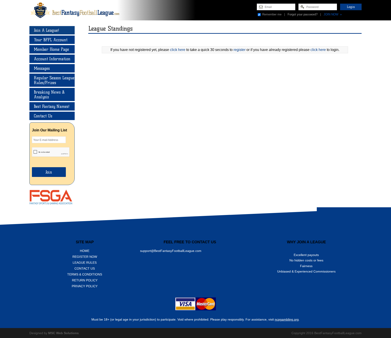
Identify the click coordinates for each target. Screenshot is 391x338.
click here (177, 50)
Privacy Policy (85, 286)
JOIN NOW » (333, 14)
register (240, 50)
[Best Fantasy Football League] (78, 10)
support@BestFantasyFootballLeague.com (170, 251)
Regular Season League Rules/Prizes (54, 80)
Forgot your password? (302, 14)
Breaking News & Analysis (49, 94)
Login (351, 7)
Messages (42, 68)
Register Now (84, 256)
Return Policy (85, 280)
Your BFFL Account (50, 39)
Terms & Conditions (84, 274)
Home (84, 251)
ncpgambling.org (287, 319)
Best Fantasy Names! (51, 106)
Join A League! (46, 30)
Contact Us (43, 115)
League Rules (85, 262)
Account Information (52, 58)
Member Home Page (51, 49)
